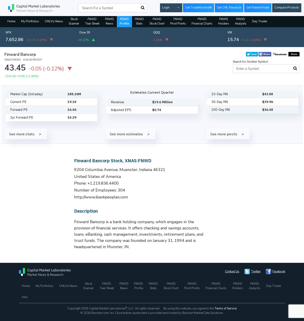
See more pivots (223, 134)
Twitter (256, 272)
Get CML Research (229, 8)
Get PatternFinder (257, 8)
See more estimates (126, 134)
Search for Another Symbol (250, 62)
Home (11, 21)
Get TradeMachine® (198, 8)
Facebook (278, 272)
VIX (229, 33)
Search (142, 7)
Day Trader (259, 21)
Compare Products (286, 8)
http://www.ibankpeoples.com (101, 197)
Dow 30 (84, 33)
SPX (8, 33)
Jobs (25, 297)
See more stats (21, 134)
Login (166, 8)
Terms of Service (225, 309)
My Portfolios (30, 21)
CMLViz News (54, 21)
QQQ (156, 33)
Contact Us (232, 272)
